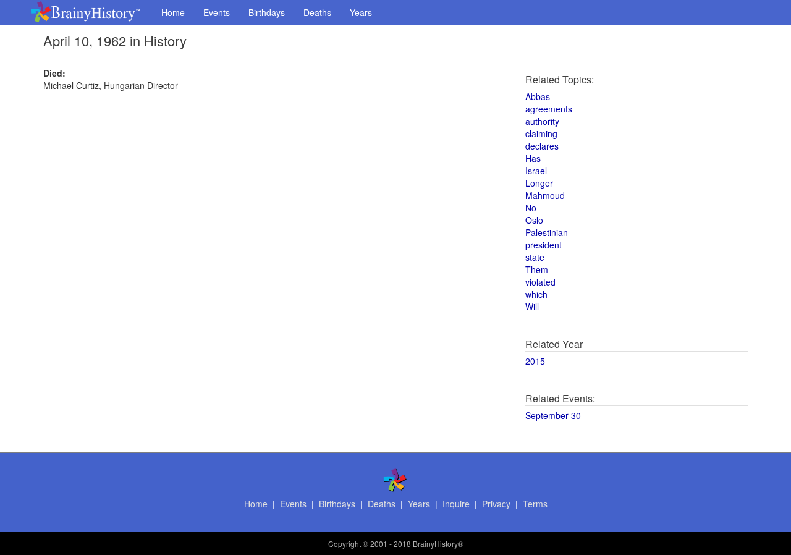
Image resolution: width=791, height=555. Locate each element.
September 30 (553, 415)
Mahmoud (545, 195)
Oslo (534, 220)
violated (540, 282)
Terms (535, 504)
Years (361, 12)
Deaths (317, 12)
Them (536, 269)
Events (216, 12)
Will (532, 306)
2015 (535, 361)
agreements (548, 109)
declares (542, 146)
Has (533, 158)
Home (173, 12)
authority (542, 121)
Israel (536, 170)
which (536, 294)
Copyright (344, 543)
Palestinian (546, 232)
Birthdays (266, 12)
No (530, 207)
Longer (539, 183)
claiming (541, 133)
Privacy (496, 504)
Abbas (537, 96)
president (543, 245)
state (534, 257)
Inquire (456, 504)
